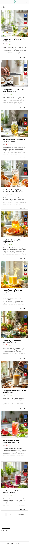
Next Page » (20, 514)
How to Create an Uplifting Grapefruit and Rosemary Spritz (13, 190)
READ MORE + (23, 57)
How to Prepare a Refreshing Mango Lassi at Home (12, 291)
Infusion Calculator (6, 528)
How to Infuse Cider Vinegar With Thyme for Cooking (14, 140)
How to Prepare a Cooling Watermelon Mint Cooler (11, 441)
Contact (3, 525)
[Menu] (2, 2)
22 (15, 514)
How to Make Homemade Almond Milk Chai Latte (14, 391)
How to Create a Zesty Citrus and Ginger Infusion (14, 241)
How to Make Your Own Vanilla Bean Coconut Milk (13, 90)
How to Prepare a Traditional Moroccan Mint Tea (12, 341)
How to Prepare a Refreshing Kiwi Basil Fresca (14, 40)
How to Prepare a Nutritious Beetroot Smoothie (12, 491)
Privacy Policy (5, 530)
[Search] (26, 2)
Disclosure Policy (5, 532)
